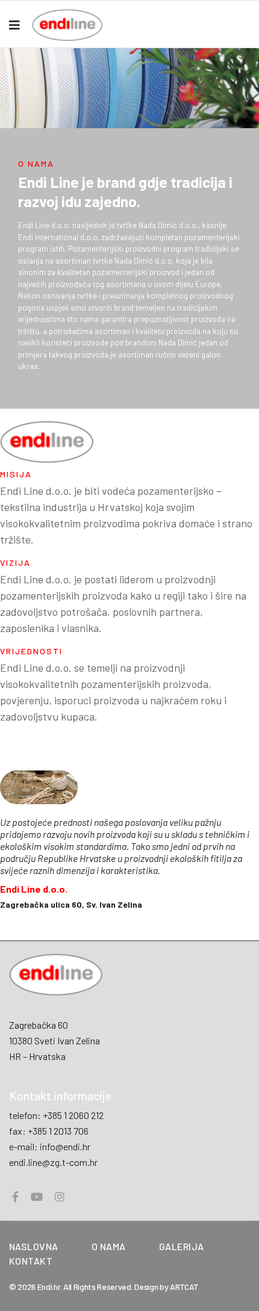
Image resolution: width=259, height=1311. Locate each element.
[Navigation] (14, 25)
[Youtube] (37, 1196)
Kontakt (30, 1260)
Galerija (181, 1246)
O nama (109, 1246)
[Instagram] (59, 1196)
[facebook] (15, 1196)
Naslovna (33, 1246)
